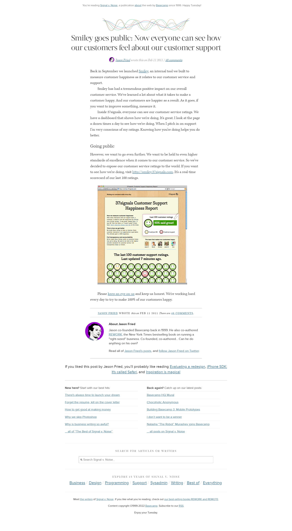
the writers (86, 499)
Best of (193, 482)
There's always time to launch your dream (92, 395)
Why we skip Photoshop (81, 417)
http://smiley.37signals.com (152, 172)
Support (139, 482)
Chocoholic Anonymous (162, 402)
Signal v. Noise (108, 5)
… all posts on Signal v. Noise (166, 431)
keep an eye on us (121, 294)
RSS (181, 506)
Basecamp (162, 5)
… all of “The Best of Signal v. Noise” (89, 431)
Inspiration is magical (163, 372)
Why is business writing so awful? (87, 424)
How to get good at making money (88, 409)
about (138, 5)
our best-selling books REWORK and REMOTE (191, 499)
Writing (177, 482)
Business (77, 482)
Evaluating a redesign (187, 366)
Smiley (143, 71)
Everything (212, 482)
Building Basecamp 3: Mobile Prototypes (173, 409)
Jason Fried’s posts (137, 351)
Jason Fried (123, 60)
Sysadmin (158, 482)
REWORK (115, 335)
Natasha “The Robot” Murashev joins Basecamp (178, 424)
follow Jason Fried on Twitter (179, 351)
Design (95, 482)
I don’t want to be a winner (164, 417)
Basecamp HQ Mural (160, 395)
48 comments (173, 60)
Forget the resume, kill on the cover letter (92, 402)
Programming (117, 482)
